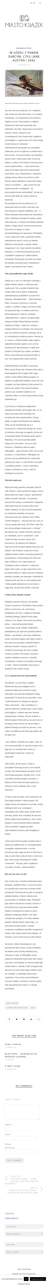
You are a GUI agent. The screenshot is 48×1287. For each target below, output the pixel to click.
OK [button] (26, 1279)
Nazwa (8, 1124)
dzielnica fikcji (24, 48)
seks (33, 1008)
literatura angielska (17, 1008)
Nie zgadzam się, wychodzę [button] (37, 1279)
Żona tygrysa (13, 1044)
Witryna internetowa (10, 1146)
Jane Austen (12, 1003)
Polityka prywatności (11, 1218)
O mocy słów (12, 1066)
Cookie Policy (9, 1213)
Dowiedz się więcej (24, 1283)
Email (8, 1134)
